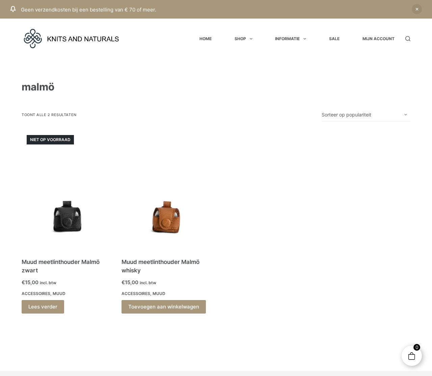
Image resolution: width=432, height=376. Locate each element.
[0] (411, 355)
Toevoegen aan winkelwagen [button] (163, 306)
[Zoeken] (407, 38)
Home (205, 38)
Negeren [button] (417, 9)
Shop (240, 38)
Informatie (287, 38)
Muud (59, 293)
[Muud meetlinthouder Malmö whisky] (166, 189)
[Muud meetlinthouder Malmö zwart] (66, 189)
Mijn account (378, 38)
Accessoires (36, 293)
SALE (334, 38)
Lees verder (42, 306)
